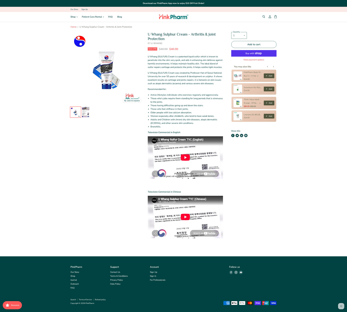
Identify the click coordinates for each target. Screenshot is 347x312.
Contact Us (115, 272)
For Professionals (157, 280)
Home (73, 27)
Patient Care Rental (92, 16)
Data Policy (115, 284)
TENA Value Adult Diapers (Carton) (253, 99)
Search (73, 299)
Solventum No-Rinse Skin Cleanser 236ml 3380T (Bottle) (253, 87)
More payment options (254, 60)
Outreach (74, 284)
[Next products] (274, 67)
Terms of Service (85, 299)
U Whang (156, 43)
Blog (119, 16)
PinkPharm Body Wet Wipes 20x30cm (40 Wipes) (253, 72)
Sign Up (84, 9)
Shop (73, 16)
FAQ (110, 16)
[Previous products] (268, 67)
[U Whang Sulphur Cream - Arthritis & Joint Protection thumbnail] (75, 112)
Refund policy (100, 299)
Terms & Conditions (119, 276)
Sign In (153, 276)
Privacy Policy (116, 280)
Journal (73, 280)
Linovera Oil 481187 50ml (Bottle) (253, 114)
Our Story (74, 9)
